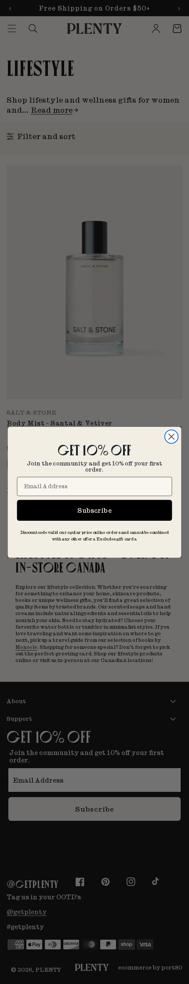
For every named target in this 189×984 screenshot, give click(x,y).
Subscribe (94, 510)
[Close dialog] (171, 436)
